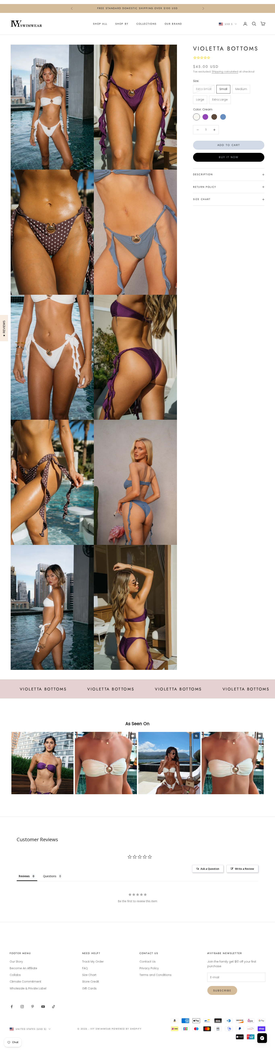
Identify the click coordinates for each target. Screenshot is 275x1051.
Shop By (121, 24)
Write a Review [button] (244, 869)
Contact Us (148, 962)
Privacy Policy (149, 968)
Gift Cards (89, 988)
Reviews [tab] (24, 876)
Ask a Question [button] (210, 869)
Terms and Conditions (156, 975)
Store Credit (90, 982)
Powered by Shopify (127, 1028)
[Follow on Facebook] (12, 1007)
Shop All (100, 24)
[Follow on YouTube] (43, 1007)
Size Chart (89, 975)
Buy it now (228, 157)
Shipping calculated (225, 72)
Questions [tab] (49, 876)
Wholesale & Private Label (28, 988)
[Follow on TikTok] (54, 1007)
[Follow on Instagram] (22, 1007)
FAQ (85, 968)
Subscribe (222, 990)
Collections (146, 24)
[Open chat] (262, 1038)
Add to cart (228, 145)
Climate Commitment (25, 982)
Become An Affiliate (23, 968)
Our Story (16, 962)
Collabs (15, 975)
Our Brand (173, 24)
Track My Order (93, 962)
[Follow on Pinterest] (33, 1007)
